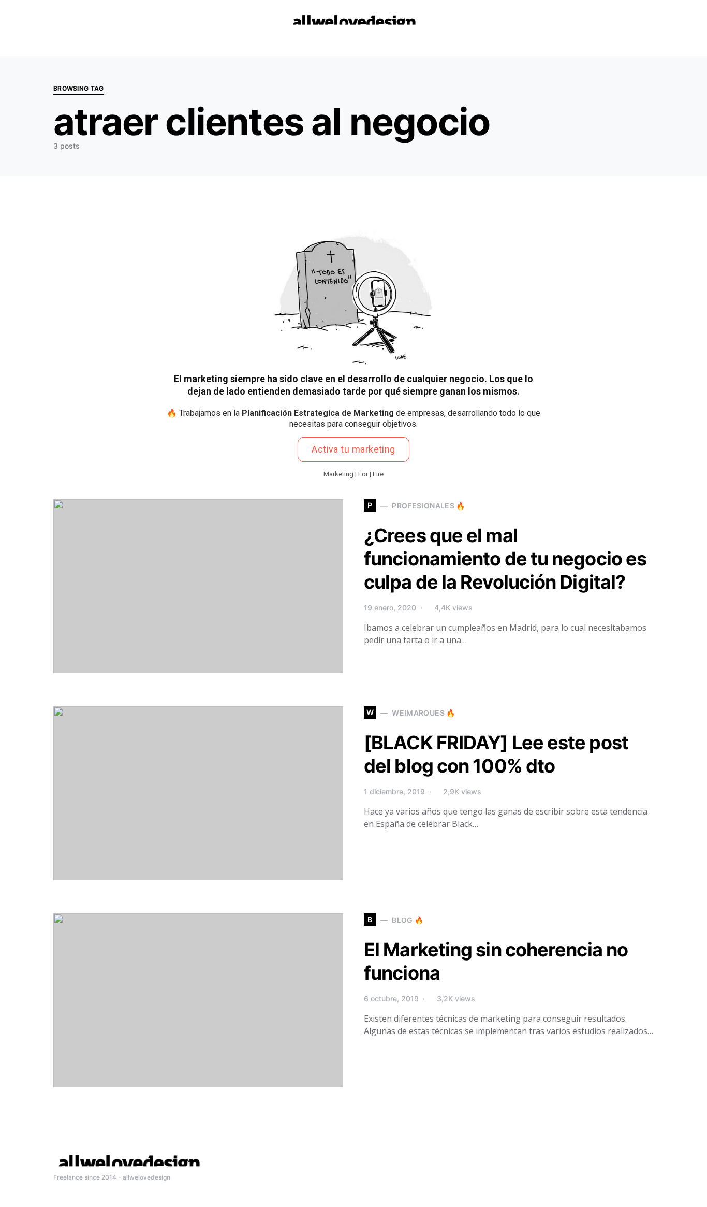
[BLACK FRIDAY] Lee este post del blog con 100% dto (496, 754)
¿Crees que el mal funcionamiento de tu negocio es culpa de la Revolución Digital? (505, 558)
